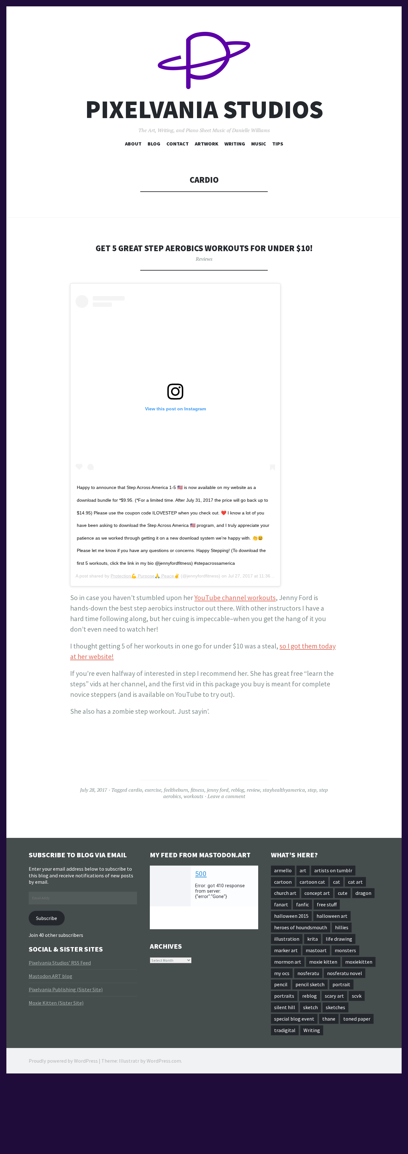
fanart (281, 904)
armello (283, 870)
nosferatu (308, 973)
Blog (154, 143)
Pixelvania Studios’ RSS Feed (60, 962)
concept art (317, 893)
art (303, 870)
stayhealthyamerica (284, 789)
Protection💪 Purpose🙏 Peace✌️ (145, 575)
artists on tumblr (333, 870)
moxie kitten (323, 962)
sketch (310, 1007)
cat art (355, 882)
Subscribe (46, 918)
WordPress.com (164, 1061)
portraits (284, 996)
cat (336, 882)
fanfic (302, 904)
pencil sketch (309, 984)
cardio (135, 789)
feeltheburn (176, 789)
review (253, 789)
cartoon (283, 882)
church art (285, 893)
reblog (237, 789)
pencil (281, 984)
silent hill (284, 1007)
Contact (177, 143)
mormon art (287, 962)
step (312, 789)
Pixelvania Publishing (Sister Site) (66, 989)
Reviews (204, 258)
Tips (277, 143)
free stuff (327, 904)
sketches (335, 1007)
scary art (334, 996)
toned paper (356, 1019)
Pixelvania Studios (204, 109)
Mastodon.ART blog (50, 976)
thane (328, 1019)
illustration (286, 939)
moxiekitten (358, 962)
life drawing (339, 939)
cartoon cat (312, 882)
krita (312, 939)
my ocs (281, 973)
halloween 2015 (291, 916)
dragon (363, 893)
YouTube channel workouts (235, 597)
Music (258, 143)
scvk (356, 996)
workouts (193, 796)
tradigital (284, 1030)
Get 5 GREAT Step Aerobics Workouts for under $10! (204, 248)
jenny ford (218, 789)
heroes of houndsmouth (300, 927)
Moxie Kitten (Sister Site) (56, 1003)
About (133, 143)
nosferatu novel (344, 973)
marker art (286, 950)
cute (342, 893)
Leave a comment (226, 796)
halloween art (332, 916)
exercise (153, 789)
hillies (341, 927)
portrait (341, 984)
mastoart (316, 950)
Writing (234, 143)
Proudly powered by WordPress (63, 1061)
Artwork (206, 143)
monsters (345, 950)
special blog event (294, 1019)
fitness (197, 789)
